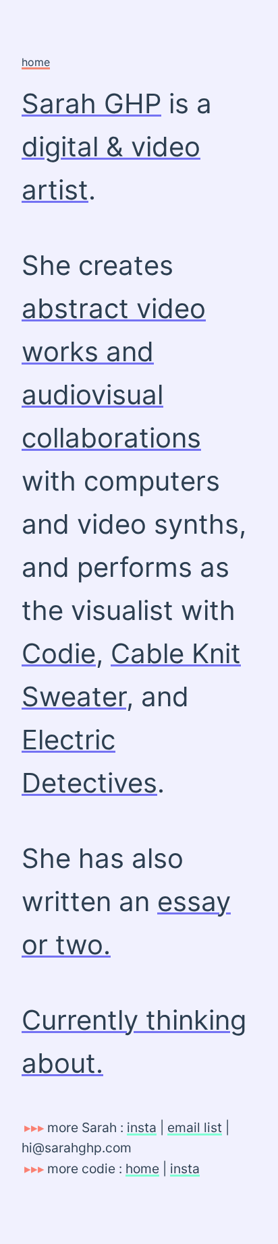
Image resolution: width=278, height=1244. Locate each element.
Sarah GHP (91, 103)
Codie (59, 653)
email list (194, 1127)
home (36, 62)
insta (142, 1127)
